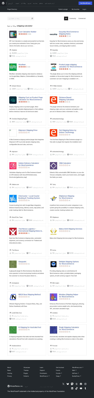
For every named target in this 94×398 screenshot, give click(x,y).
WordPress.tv (45, 376)
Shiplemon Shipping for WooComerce (66, 197)
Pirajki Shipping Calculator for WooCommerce (69, 328)
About (9, 367)
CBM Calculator (65, 163)
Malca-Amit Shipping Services (70, 229)
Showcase (27, 367)
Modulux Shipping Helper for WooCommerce (68, 296)
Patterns (26, 376)
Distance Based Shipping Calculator (66, 98)
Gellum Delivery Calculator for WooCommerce (28, 164)
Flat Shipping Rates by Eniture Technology (67, 131)
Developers (43, 373)
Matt (74, 370)
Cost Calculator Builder (27, 32)
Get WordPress (85, 3)
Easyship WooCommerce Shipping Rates (69, 33)
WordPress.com (77, 367)
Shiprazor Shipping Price (27, 130)
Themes (26, 370)
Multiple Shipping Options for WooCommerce (69, 263)
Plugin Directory (12, 9)
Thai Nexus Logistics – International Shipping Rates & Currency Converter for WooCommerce (30, 230)
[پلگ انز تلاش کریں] (32, 18)
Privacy (9, 376)
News (9, 370)
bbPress (75, 373)
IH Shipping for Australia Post (29, 327)
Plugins (26, 373)
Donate (59, 373)
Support (42, 370)
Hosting (9, 373)
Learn (41, 367)
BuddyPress (76, 376)
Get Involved (60, 367)
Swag (58, 376)
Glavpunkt (22, 262)
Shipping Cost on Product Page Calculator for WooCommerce (30, 98)
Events (58, 370)
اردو (26, 386)
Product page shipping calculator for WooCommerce (70, 66)
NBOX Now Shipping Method (29, 294)
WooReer (22, 65)
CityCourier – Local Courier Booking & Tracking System (29, 197)
